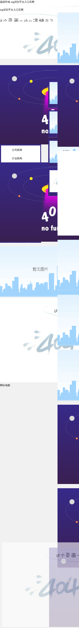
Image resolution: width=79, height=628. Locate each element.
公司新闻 (17, 149)
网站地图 (5, 385)
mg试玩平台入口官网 (11, 9)
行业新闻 (17, 158)
